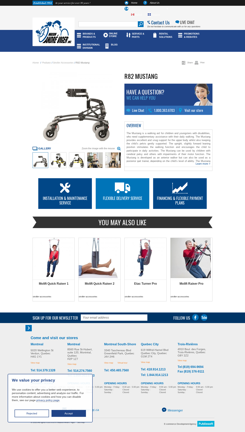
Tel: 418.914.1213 (153, 369)
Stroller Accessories (63, 62)
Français (155, 14)
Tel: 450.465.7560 (116, 370)
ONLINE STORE (113, 35)
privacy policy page (48, 400)
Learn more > (203, 163)
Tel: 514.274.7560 (79, 370)
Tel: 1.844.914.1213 (154, 375)
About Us (154, 3)
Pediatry (46, 62)
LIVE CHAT (187, 22)
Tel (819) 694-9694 (190, 367)
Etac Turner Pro (145, 283)
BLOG (114, 44)
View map (35, 363)
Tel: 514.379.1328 (43, 370)
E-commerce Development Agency (180, 424)
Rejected (31, 413)
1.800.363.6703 (164, 110)
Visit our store (194, 110)
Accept (69, 413)
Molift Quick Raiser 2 (99, 283)
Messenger (175, 410)
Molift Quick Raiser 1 (54, 283)
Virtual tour (122, 363)
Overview (134, 125)
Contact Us (160, 22)
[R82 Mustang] (40, 167)
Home (134, 3)
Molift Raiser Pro (191, 283)
